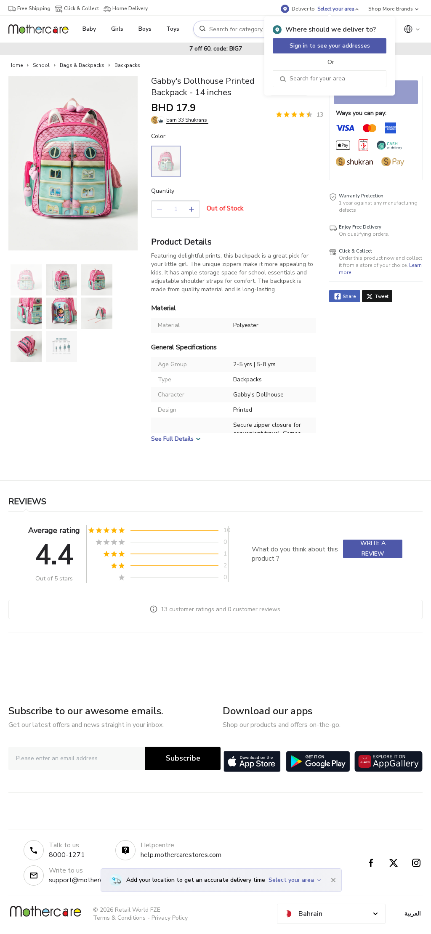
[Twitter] (393, 863)
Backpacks (127, 65)
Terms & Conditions (119, 918)
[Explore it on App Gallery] (388, 761)
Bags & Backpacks (82, 65)
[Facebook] (371, 863)
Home (15, 65)
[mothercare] (41, 29)
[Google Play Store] (318, 761)
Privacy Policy (170, 918)
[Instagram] (416, 863)
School (41, 65)
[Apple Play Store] (252, 761)
